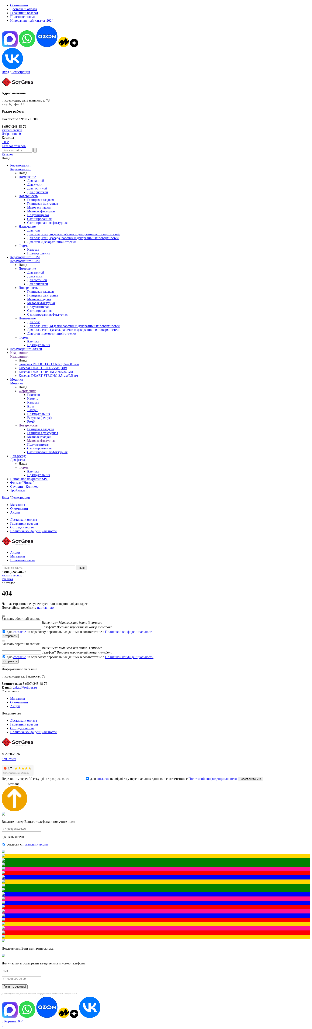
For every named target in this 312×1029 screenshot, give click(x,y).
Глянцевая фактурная (42, 203)
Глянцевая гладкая (40, 200)
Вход (5, 72)
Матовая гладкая (39, 207)
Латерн (32, 410)
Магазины (17, 505)
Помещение (27, 177)
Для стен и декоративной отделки (51, 242)
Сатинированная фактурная (47, 222)
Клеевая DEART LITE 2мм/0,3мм (43, 368)
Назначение (27, 226)
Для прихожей (37, 192)
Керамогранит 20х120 (26, 349)
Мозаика (16, 379)
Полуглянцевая (38, 215)
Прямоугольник (38, 253)
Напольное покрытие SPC (29, 479)
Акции (15, 512)
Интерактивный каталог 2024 (31, 20)
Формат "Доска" (22, 482)
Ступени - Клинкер (24, 486)
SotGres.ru (9, 759)
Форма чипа (27, 391)
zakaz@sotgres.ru (25, 687)
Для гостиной (37, 188)
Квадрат (33, 249)
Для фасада (18, 456)
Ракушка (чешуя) (39, 417)
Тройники (17, 490)
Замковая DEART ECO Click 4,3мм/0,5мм (49, 364)
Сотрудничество (22, 527)
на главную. (46, 607)
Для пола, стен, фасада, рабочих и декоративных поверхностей (73, 238)
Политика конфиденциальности (33, 531)
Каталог (7, 154)
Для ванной (35, 180)
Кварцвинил (19, 352)
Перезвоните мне (250, 779)
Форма (23, 245)
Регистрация (20, 72)
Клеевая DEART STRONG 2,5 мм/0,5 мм (48, 375)
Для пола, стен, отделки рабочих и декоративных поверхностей (73, 234)
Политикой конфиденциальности (129, 632)
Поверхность (28, 196)
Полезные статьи (22, 16)
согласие (19, 632)
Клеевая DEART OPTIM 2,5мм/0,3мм (46, 372)
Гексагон (33, 395)
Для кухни (34, 184)
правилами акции (35, 844)
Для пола (33, 230)
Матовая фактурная (41, 211)
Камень (32, 398)
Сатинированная (39, 219)
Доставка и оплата (23, 9)
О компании (19, 5)
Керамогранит (20, 165)
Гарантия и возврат (24, 13)
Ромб (31, 421)
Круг (30, 406)
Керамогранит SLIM (25, 257)
